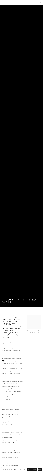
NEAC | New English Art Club (7, 2)
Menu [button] (40, 2)
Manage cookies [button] (23, 469)
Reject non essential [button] (32, 469)
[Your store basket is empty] (38, 2)
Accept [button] (39, 469)
